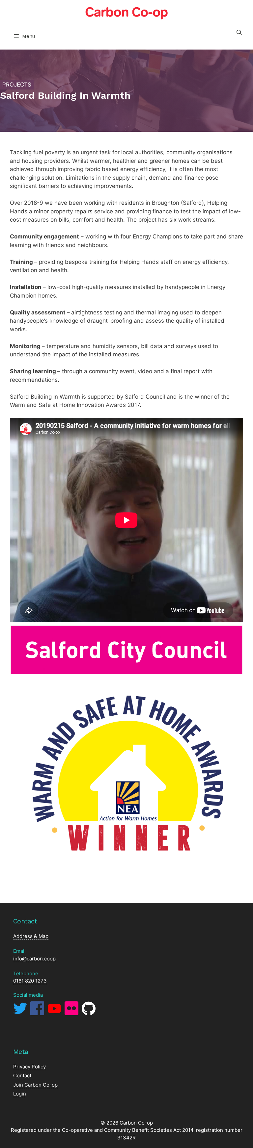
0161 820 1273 (30, 981)
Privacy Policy (29, 1066)
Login (19, 1094)
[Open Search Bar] (239, 32)
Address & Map (30, 936)
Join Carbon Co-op (35, 1085)
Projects (16, 84)
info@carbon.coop (34, 958)
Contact (22, 1075)
